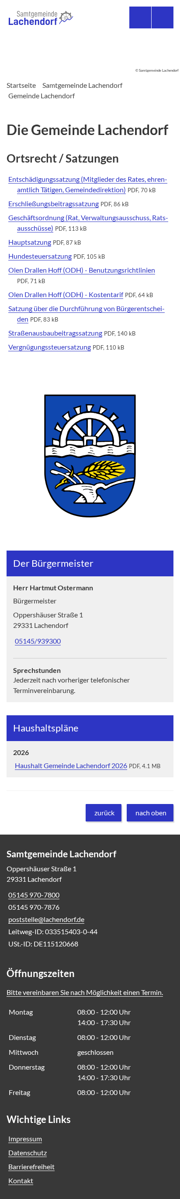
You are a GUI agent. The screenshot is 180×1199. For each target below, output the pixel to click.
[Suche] (140, 17)
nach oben (150, 812)
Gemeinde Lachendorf (41, 95)
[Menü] (162, 17)
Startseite (21, 85)
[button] (90, 456)
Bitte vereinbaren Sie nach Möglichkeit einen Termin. (85, 992)
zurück (104, 812)
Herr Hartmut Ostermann (53, 587)
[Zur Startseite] (50, 19)
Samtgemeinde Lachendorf (82, 85)
